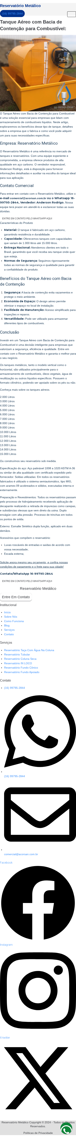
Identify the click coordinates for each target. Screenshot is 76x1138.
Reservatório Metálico (20, 6)
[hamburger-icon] (71, 14)
